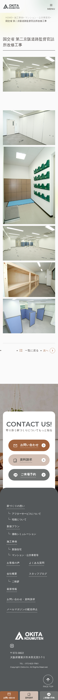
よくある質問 (36, 562)
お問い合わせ (9, 698)
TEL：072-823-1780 (29, 664)
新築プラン (13, 526)
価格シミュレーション (24, 534)
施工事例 (18, 17)
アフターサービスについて (26, 513)
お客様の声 (13, 562)
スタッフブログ (38, 573)
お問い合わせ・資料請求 (21, 599)
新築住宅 (17, 549)
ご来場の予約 (49, 698)
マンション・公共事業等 (37, 17)
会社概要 (12, 573)
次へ (45, 350)
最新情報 (12, 589)
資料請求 (29, 698)
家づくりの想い (16, 505)
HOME (8, 17)
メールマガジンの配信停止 (22, 609)
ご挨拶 (15, 581)
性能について (19, 519)
